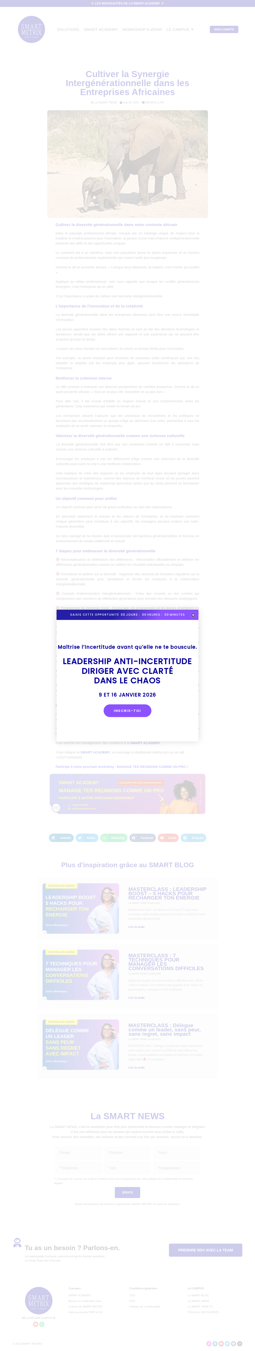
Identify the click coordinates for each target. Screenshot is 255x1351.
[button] (193, 614)
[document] (127, 675)
